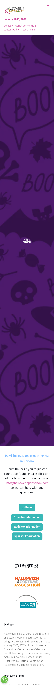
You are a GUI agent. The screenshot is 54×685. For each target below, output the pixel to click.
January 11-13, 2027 (15, 19)
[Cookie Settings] (4, 679)
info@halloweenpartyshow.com (27, 483)
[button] (47, 6)
